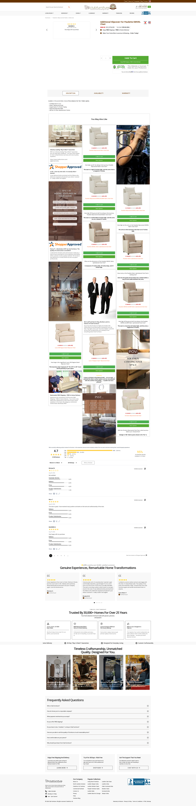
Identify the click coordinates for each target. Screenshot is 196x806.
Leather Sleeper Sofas (93, 784)
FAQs (74, 796)
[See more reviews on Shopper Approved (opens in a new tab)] (59, 493)
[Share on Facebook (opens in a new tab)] (54, 494)
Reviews (132, 13)
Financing (119, 13)
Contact (146, 1)
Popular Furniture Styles (94, 788)
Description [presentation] (70, 93)
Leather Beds (91, 791)
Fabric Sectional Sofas (107, 786)
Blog (142, 1)
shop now (97, 768)
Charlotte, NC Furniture (79, 786)
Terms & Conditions (138, 801)
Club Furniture (52, 801)
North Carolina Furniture (79, 784)
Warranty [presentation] (126, 93)
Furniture (47, 17)
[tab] (71, 93)
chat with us (133, 768)
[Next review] (96, 30)
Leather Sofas (105, 784)
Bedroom (64, 13)
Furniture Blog (76, 798)
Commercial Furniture (78, 788)
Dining (78, 13)
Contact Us (76, 791)
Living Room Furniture (93, 781)
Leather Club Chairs (107, 781)
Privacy (75, 793)
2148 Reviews (57, 457)
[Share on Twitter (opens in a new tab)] (57, 493)
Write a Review (88, 463)
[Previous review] (47, 30)
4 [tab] (99, 602)
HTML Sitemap (147, 801)
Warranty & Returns (118, 801)
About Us (131, 1)
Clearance (92, 13)
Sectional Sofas (106, 791)
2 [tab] (96, 602)
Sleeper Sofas (105, 793)
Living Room (48, 13)
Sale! (126, 1)
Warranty (105, 13)
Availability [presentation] (98, 93)
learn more (61, 768)
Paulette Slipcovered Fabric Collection (63, 17)
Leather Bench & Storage (94, 793)
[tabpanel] (62, 587)
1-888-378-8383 (142, 6)
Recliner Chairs (105, 788)
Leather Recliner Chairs (93, 786)
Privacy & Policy (128, 801)
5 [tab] (101, 602)
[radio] (98, 450)
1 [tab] (94, 602)
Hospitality (136, 1)
